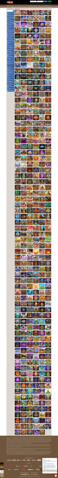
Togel (23, 5)
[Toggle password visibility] (42, 1)
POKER (39, 5)
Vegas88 (7, 438)
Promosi (46, 5)
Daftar (49, 1)
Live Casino (12, 5)
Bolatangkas (30, 5)
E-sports (26, 5)
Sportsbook (35, 5)
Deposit (42, 5)
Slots (16, 5)
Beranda (8, 5)
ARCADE (19, 5)
